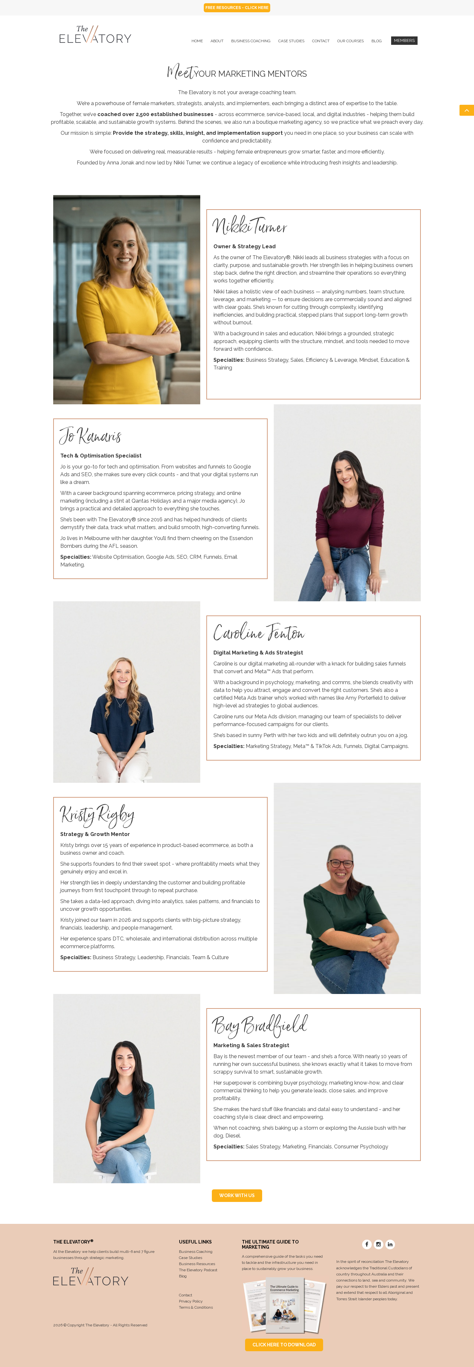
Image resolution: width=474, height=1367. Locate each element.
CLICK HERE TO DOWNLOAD (284, 1344)
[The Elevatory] (95, 33)
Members (404, 40)
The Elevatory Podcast (198, 1270)
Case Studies (190, 1257)
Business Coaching (195, 1251)
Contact (185, 1295)
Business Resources (197, 1264)
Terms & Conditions (196, 1307)
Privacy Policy (191, 1301)
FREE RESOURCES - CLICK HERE (237, 7)
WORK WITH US (237, 1195)
